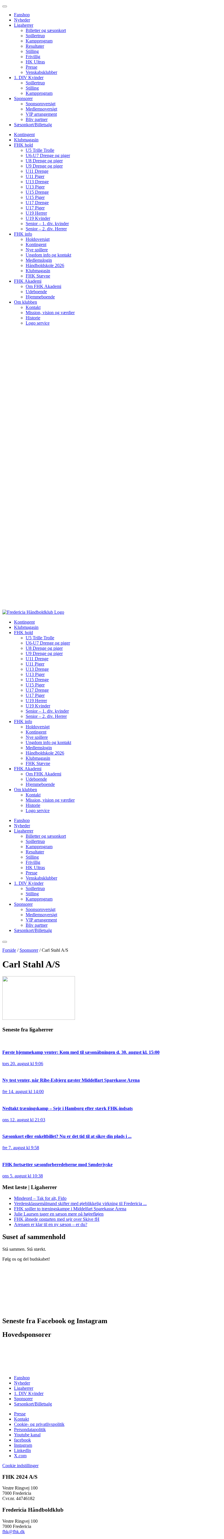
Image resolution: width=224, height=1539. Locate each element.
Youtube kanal (27, 1434)
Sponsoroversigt (40, 103)
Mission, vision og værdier (50, 312)
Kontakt (33, 307)
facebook (22, 1439)
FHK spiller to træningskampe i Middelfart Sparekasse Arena (70, 1208)
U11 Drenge (37, 171)
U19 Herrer (36, 213)
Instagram (23, 1445)
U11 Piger (35, 176)
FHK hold (23, 145)
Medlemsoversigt (41, 108)
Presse (31, 67)
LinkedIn (22, 1450)
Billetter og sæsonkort (46, 30)
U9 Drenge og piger (44, 165)
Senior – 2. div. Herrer (46, 228)
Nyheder (22, 19)
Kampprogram (39, 40)
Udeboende (36, 291)
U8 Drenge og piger (44, 160)
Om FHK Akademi (43, 286)
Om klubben (25, 302)
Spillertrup (35, 35)
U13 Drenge (37, 181)
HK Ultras (35, 61)
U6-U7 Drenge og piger (48, 155)
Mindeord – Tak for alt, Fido (40, 1198)
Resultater (35, 46)
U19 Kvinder (38, 218)
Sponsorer (23, 98)
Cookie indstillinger (20, 1465)
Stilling (32, 51)
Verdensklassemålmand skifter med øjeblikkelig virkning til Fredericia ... (80, 1203)
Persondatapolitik (30, 1429)
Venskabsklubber (41, 72)
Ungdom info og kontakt (48, 254)
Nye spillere (37, 249)
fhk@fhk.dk (13, 1531)
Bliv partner (37, 119)
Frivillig (33, 56)
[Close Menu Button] (4, 6)
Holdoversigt (38, 239)
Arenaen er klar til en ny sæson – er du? (50, 1224)
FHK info (23, 234)
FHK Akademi (27, 281)
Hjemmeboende (40, 296)
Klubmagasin (26, 139)
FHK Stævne (38, 275)
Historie (33, 317)
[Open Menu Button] (4, 942)
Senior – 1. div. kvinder (47, 223)
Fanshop (22, 14)
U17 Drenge (37, 202)
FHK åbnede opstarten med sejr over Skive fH (56, 1219)
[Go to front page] (33, 612)
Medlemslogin (39, 260)
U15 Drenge (37, 192)
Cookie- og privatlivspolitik (39, 1424)
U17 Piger (35, 207)
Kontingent (24, 134)
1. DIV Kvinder (28, 77)
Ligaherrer (23, 25)
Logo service (38, 323)
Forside (9, 950)
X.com (20, 1455)
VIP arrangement (41, 114)
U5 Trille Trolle (40, 150)
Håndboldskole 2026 (45, 265)
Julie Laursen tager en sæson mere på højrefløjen (59, 1213)
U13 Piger (35, 186)
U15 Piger (35, 197)
